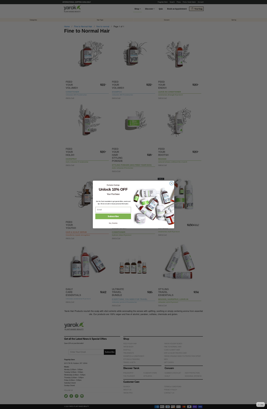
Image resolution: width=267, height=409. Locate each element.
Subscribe (113, 216)
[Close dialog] (171, 183)
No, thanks (113, 223)
